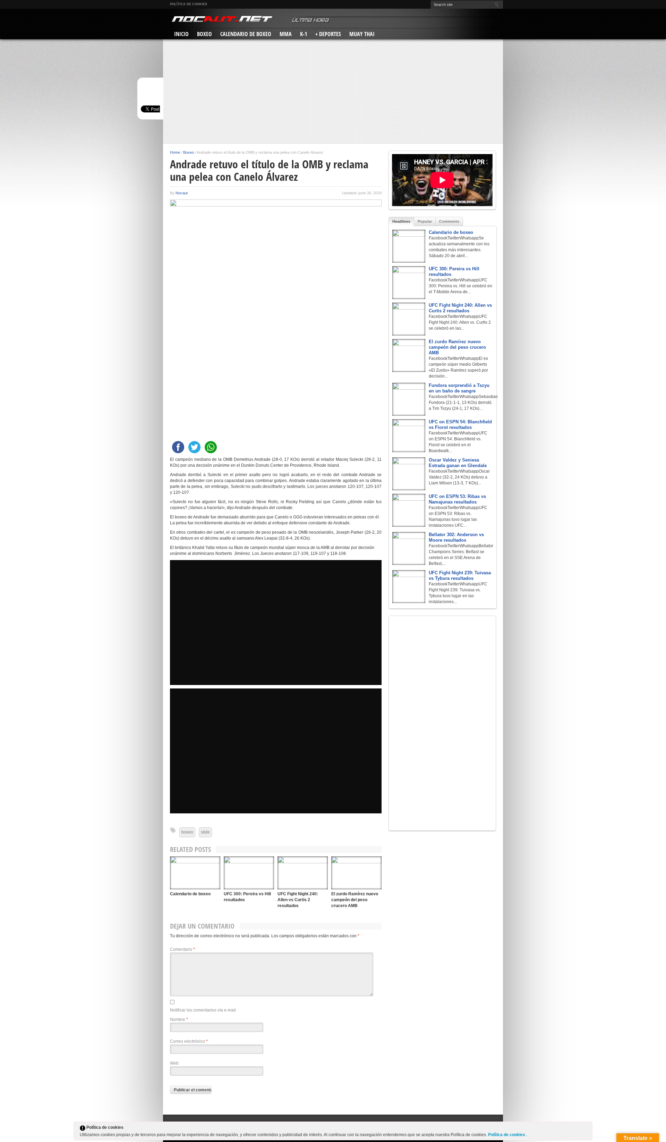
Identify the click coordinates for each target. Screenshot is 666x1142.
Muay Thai (362, 34)
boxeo (187, 832)
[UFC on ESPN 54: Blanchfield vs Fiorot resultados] (408, 435)
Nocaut (182, 193)
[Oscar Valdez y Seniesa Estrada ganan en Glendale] (408, 473)
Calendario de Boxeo (245, 34)
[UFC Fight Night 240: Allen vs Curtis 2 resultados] (303, 872)
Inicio (181, 34)
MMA (286, 34)
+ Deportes (328, 34)
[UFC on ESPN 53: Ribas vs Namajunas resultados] (408, 510)
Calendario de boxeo (190, 893)
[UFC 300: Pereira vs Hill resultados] (249, 872)
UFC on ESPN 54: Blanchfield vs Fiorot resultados (460, 424)
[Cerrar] (586, 1129)
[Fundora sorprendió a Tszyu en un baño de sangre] (408, 399)
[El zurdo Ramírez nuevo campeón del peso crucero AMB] (356, 872)
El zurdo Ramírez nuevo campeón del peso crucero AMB (354, 899)
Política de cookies (188, 4)
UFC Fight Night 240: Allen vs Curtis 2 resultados (298, 899)
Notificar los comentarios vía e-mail (203, 1010)
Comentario (182, 949)
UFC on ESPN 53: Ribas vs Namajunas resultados (457, 499)
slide (205, 832)
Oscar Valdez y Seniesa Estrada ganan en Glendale (458, 462)
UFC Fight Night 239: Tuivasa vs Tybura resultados (460, 575)
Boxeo (204, 34)
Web (174, 1063)
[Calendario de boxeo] (195, 872)
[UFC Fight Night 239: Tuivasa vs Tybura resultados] (408, 586)
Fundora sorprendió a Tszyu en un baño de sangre (459, 388)
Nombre (179, 1019)
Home (175, 152)
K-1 (303, 34)
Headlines (401, 221)
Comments (449, 221)
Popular (425, 221)
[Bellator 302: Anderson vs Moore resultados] (408, 548)
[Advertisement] (333, 91)
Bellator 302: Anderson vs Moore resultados (456, 537)
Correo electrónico (189, 1041)
